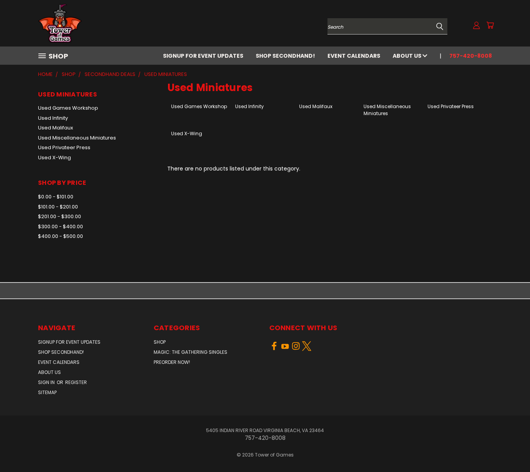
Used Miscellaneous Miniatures (77, 137)
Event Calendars (353, 56)
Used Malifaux (55, 127)
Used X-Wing (54, 157)
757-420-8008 (470, 56)
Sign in (47, 382)
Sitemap (47, 392)
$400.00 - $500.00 (60, 236)
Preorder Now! (172, 362)
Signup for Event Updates (203, 56)
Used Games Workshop (68, 108)
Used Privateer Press (64, 147)
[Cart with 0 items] (490, 25)
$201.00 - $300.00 (59, 216)
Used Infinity (53, 118)
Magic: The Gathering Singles (190, 352)
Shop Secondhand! (285, 56)
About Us (408, 56)
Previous (509, 447)
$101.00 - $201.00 (58, 206)
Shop (160, 342)
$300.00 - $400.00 (60, 226)
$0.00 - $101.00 (55, 196)
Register (76, 382)
